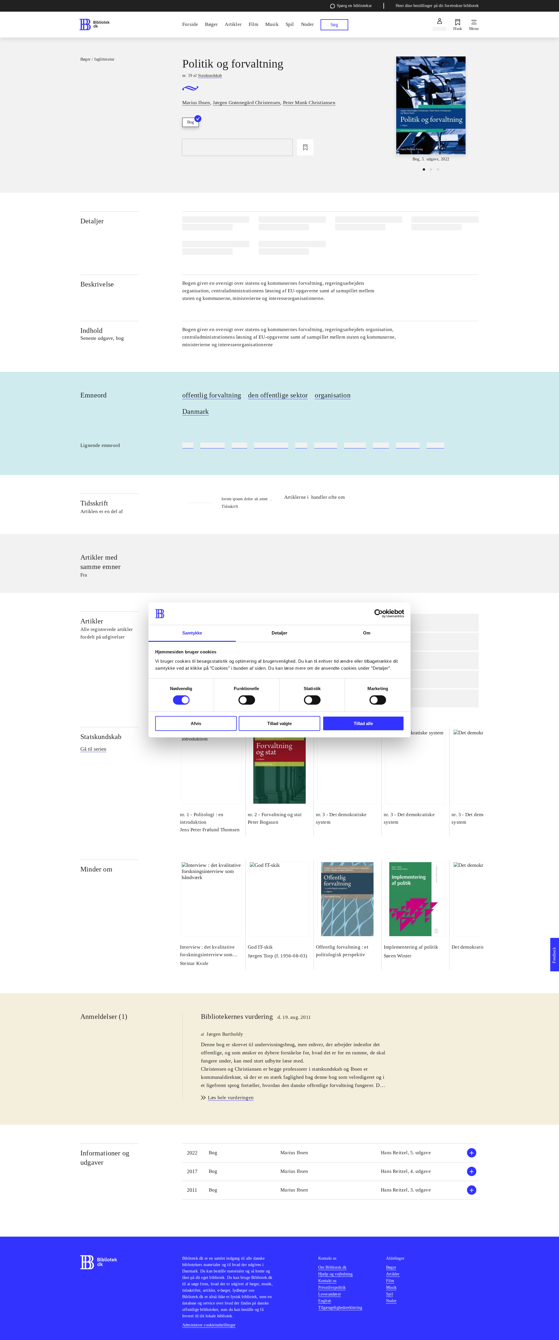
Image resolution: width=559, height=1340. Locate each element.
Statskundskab (101, 736)
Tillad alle (363, 723)
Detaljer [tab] (280, 632)
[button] (330, 1152)
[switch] (246, 700)
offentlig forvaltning (211, 395)
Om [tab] (366, 632)
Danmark (195, 411)
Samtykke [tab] (192, 632)
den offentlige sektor (278, 395)
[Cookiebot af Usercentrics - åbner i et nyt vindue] (378, 613)
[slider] (431, 109)
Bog (190, 122)
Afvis (196, 723)
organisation (332, 395)
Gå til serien (93, 749)
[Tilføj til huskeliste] (305, 147)
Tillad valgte (279, 723)
